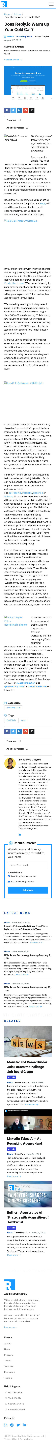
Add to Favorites (15, 128)
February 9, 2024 (20, 951)
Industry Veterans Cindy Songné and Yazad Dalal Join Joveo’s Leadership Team (26, 928)
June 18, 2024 (38, 1233)
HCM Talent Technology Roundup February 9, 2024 (27, 957)
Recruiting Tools (24, 36)
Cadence (38, 493)
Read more (35, 942)
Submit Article (12, 60)
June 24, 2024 (34, 1154)
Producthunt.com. (14, 283)
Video (23, 720)
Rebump (8, 496)
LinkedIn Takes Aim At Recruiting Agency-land (24, 1141)
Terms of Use (10, 1439)
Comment (11, 120)
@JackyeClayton (25, 683)
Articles (17, 14)
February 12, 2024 (21, 922)
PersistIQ (27, 493)
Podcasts (8, 1355)
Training (8, 1378)
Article (10, 36)
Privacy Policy (26, 1439)
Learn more (10, 1327)
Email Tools (11, 720)
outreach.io (15, 493)
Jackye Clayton (42, 36)
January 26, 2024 (20, 983)
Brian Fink (20, 1154)
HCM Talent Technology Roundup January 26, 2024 (27, 989)
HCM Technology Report (22, 881)
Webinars (8, 1366)
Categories (14, 703)
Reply (43, 203)
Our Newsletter (15, 1392)
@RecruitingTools (14, 686)
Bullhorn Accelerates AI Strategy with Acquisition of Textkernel (28, 1217)
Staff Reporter (22, 1082)
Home (7, 14)
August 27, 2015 (12, 40)
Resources (9, 1372)
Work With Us (14, 1398)
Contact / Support (16, 1409)
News (7, 922)
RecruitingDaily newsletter (23, 876)
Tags (11, 715)
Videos (7, 1360)
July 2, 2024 (37, 1082)
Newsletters (15, 872)
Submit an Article (14, 46)
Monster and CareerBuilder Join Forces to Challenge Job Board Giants (27, 1067)
